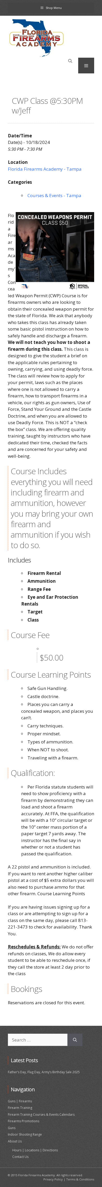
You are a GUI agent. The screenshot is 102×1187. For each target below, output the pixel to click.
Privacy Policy (53, 1179)
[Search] (74, 1040)
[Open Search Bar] (70, 61)
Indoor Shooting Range (25, 1134)
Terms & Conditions (80, 1179)
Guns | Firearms (20, 1101)
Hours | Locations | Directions (35, 1150)
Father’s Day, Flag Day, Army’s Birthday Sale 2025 (44, 1072)
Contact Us (20, 1156)
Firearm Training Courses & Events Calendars (41, 1114)
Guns (11, 1128)
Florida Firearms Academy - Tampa (45, 169)
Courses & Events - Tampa (54, 195)
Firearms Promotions (23, 1121)
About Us (15, 1141)
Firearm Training (20, 1107)
